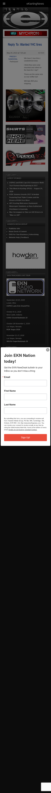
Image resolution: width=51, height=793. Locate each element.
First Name (10, 391)
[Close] (47, 349)
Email (7, 377)
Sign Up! (25, 437)
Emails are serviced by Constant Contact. (22, 429)
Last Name (10, 404)
